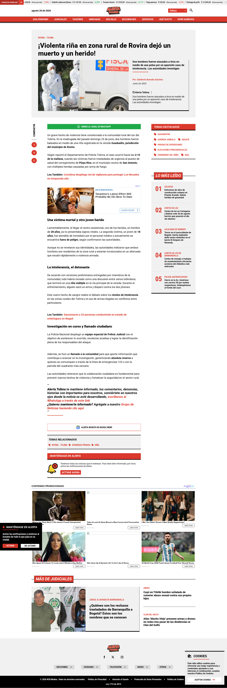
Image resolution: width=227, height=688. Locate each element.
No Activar (30, 545)
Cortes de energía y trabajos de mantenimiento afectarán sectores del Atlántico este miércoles (177, 263)
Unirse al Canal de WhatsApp (96, 126)
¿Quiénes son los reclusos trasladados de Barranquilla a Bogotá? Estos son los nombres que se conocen (110, 611)
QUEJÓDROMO (40, 19)
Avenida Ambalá (167, 139)
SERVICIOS (147, 19)
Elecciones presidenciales (172, 150)
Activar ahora (71, 472)
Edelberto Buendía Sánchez (150, 79)
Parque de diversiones (170, 144)
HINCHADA (94, 19)
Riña (97, 445)
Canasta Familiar (9, 2)
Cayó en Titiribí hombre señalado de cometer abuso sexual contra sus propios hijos (167, 595)
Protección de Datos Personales (147, 679)
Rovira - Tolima (59, 445)
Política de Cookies (204, 673)
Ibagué (185, 139)
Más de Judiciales (54, 579)
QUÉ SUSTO (165, 19)
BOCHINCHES (129, 19)
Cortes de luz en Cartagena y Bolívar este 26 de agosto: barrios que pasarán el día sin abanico (177, 215)
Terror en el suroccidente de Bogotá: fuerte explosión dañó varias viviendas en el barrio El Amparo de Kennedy (177, 237)
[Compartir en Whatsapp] (34, 160)
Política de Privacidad (97, 679)
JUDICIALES (60, 19)
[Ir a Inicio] (113, 11)
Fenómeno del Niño (168, 155)
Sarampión (164, 134)
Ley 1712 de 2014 (113, 684)
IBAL (187, 155)
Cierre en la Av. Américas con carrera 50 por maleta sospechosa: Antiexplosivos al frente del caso (177, 284)
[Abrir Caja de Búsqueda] (191, 11)
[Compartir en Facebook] (34, 144)
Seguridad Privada (81, 445)
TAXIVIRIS (77, 19)
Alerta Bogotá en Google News (96, 427)
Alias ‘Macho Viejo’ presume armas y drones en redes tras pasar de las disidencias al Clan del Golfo (169, 622)
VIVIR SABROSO (185, 19)
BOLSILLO (111, 19)
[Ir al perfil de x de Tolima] (113, 657)
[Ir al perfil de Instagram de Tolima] (122, 657)
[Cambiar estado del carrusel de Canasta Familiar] (21, 2)
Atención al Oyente (120, 679)
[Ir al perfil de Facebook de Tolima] (104, 657)
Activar (10, 545)
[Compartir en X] (34, 152)
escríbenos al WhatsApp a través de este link (86, 398)
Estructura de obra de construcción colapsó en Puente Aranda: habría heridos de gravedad (175, 194)
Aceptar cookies (203, 680)
